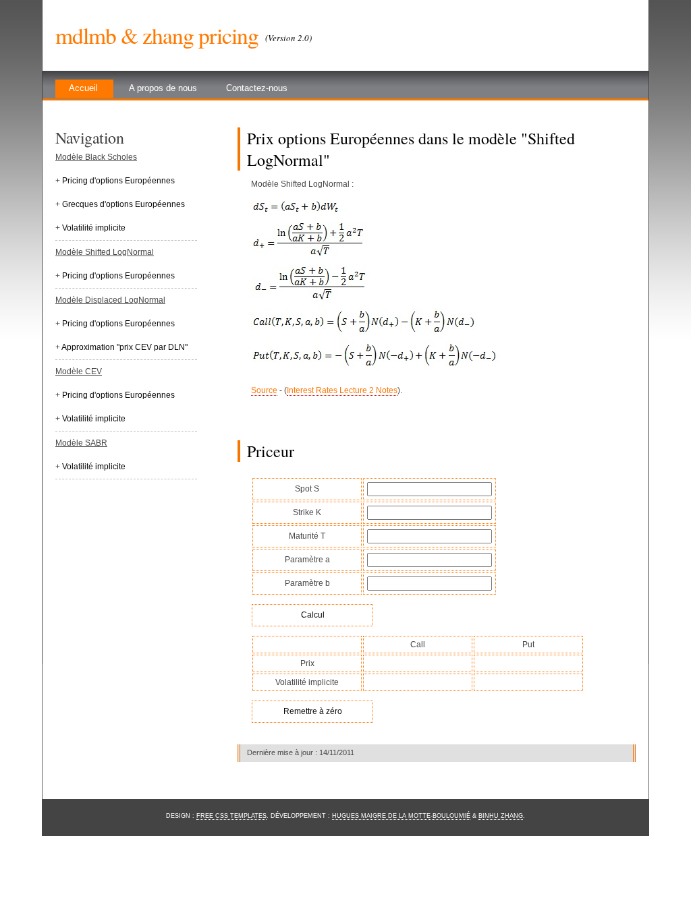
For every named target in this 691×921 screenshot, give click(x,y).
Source (264, 390)
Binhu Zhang (500, 815)
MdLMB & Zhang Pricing (156, 35)
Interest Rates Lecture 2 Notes (342, 390)
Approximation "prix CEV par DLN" (124, 347)
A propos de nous (163, 88)
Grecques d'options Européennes (123, 204)
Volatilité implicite (94, 228)
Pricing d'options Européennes (118, 180)
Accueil (83, 88)
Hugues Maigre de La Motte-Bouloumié (401, 815)
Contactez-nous (256, 88)
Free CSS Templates (231, 815)
